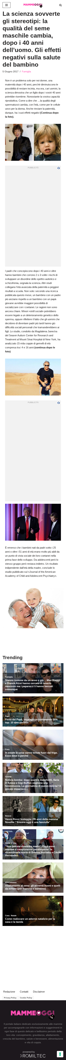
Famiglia (26, 71)
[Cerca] (60, 5)
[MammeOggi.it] (33, 5)
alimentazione (55, 1038)
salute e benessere (36, 1038)
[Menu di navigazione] (6, 5)
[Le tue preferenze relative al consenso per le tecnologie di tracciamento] (60, 1054)
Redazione (9, 991)
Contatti (24, 991)
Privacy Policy (10, 998)
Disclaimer (39, 991)
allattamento (52, 1035)
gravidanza (39, 1035)
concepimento (23, 1035)
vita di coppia (34, 1042)
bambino (20, 1038)
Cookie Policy (26, 998)
